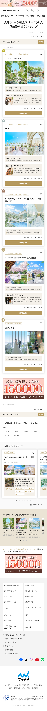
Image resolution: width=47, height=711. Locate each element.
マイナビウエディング (10, 549)
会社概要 (8, 685)
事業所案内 (25, 685)
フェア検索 (30, 16)
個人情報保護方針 (14, 688)
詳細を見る (24, 113)
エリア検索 (20, 16)
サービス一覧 (16, 685)
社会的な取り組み (36, 685)
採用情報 (35, 688)
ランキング (31, 549)
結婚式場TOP (22, 549)
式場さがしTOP (7, 16)
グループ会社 (26, 688)
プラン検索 (41, 16)
